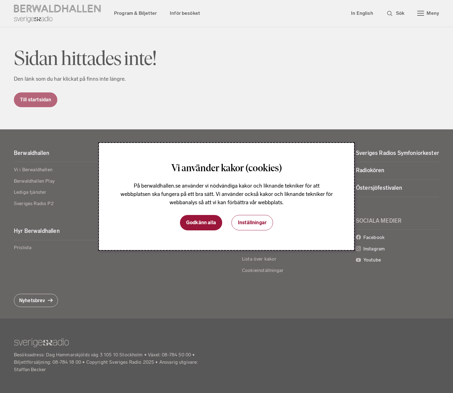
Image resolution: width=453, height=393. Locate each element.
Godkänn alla (201, 222)
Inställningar (252, 222)
